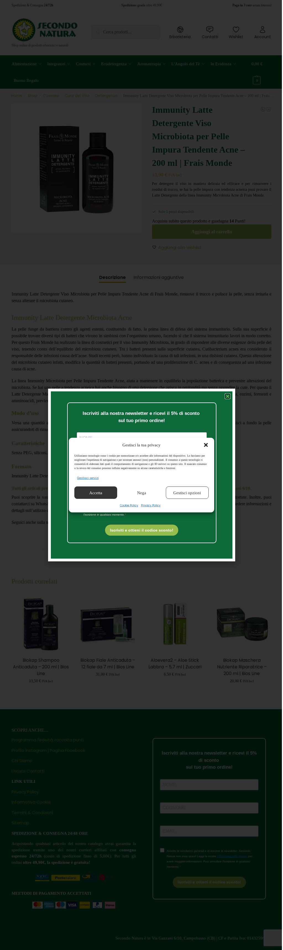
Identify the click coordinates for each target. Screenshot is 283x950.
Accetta (95, 492)
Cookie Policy (129, 505)
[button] (206, 445)
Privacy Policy (151, 505)
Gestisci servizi (88, 478)
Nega (141, 492)
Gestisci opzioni (187, 492)
